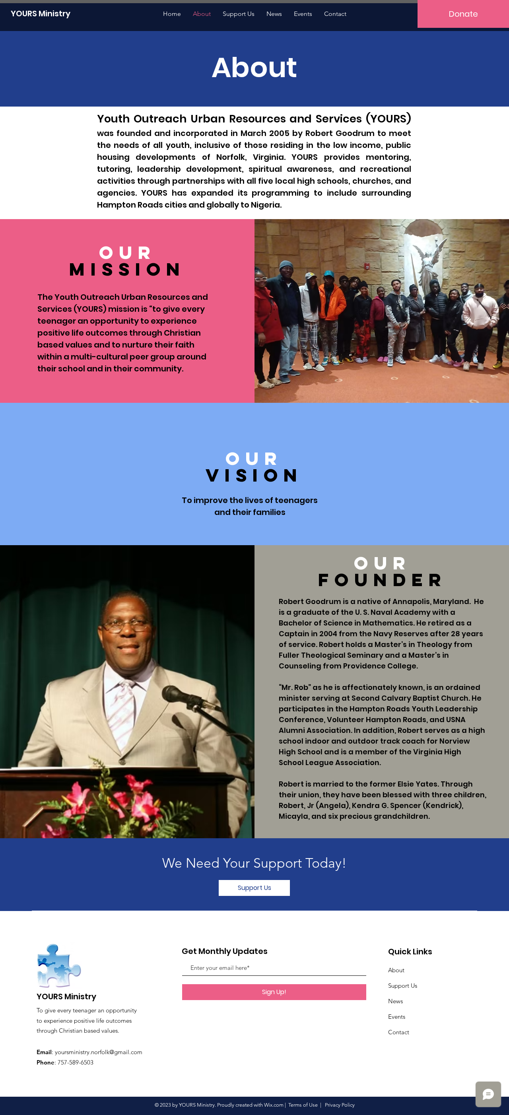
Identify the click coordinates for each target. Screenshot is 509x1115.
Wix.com (274, 1105)
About (396, 970)
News (395, 1001)
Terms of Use (303, 1105)
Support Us (402, 985)
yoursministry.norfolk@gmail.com (98, 1052)
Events (396, 1016)
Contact (398, 1032)
